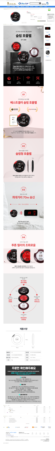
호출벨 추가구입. (11, 409)
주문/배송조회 (47, 0)
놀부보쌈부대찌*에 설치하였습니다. (13, 421)
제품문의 (10, 411)
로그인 (36, 0)
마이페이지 (41, 0)
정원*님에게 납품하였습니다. (12, 422)
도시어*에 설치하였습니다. (12, 418)
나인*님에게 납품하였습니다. (12, 419)
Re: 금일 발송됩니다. (13, 410)
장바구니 (44, 0)
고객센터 (11, 0)
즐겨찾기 (13, 0)
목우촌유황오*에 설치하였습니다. (12, 420)
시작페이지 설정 (8, 0)
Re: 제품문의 (11, 412)
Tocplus (48, 14)
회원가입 (39, 0)
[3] (27, 423)
